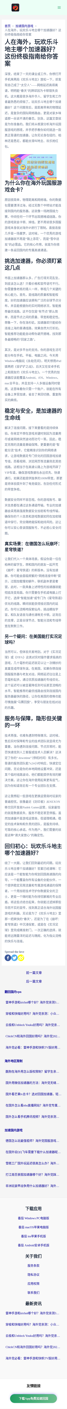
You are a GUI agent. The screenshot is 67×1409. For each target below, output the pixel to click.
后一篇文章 (34, 981)
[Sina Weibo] (21, 958)
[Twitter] (14, 958)
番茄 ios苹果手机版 (33, 1236)
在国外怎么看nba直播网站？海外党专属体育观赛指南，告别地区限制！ (33, 1105)
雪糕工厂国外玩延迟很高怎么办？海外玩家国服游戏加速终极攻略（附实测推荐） (33, 1163)
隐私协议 (33, 1274)
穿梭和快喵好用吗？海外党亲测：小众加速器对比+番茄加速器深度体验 (33, 1013)
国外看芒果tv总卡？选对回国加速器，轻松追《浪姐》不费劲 (33, 1094)
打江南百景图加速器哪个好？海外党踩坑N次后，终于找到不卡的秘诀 (33, 1174)
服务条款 (33, 1265)
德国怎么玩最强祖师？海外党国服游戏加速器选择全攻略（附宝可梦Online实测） (33, 1140)
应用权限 (33, 1283)
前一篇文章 (34, 972)
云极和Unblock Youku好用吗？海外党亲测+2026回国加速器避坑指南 (33, 1025)
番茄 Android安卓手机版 (33, 1245)
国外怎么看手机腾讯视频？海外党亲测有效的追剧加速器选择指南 (33, 1116)
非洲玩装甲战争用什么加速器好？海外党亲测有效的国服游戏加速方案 (33, 1185)
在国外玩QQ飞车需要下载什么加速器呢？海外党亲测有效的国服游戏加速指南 (33, 1152)
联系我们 (33, 1292)
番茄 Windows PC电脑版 (33, 1218)
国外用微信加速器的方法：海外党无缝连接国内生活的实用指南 (33, 1082)
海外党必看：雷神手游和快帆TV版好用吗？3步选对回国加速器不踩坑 (33, 1047)
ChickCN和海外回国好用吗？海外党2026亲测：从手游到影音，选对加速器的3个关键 (33, 1036)
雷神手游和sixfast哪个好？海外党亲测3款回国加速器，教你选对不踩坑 (33, 1002)
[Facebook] (8, 958)
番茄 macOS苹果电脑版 (33, 1227)
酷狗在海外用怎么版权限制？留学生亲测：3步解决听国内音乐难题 (33, 1071)
